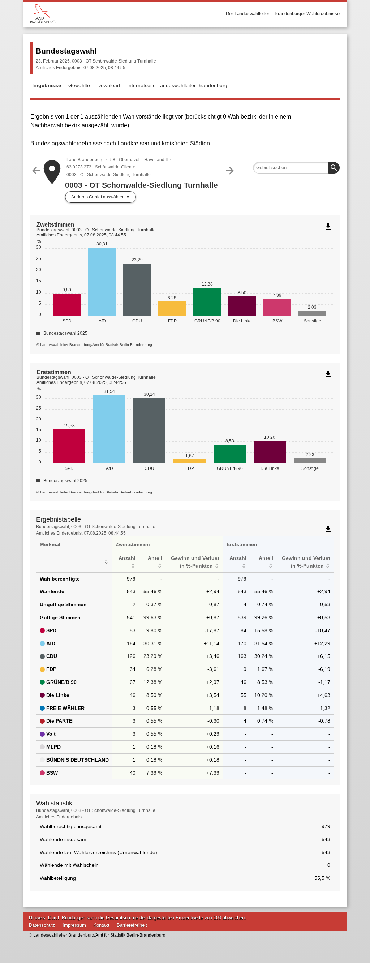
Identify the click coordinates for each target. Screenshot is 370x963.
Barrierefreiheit (132, 925)
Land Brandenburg (85, 159)
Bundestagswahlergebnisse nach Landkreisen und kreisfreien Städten (120, 143)
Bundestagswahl (66, 51)
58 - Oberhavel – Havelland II (139, 159)
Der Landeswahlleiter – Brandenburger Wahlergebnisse (283, 13)
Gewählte (79, 85)
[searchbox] (296, 168)
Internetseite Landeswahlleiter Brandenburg (177, 85)
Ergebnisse (47, 85)
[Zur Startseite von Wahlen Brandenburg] (107, 13)
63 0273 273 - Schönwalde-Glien (99, 167)
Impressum (74, 925)
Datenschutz (42, 925)
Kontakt (101, 925)
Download (108, 85)
